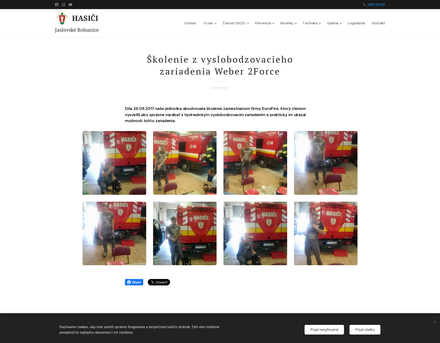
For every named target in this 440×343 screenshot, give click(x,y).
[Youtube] (70, 4)
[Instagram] (63, 4)
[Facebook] (57, 4)
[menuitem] (192, 23)
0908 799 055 (376, 4)
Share (136, 282)
